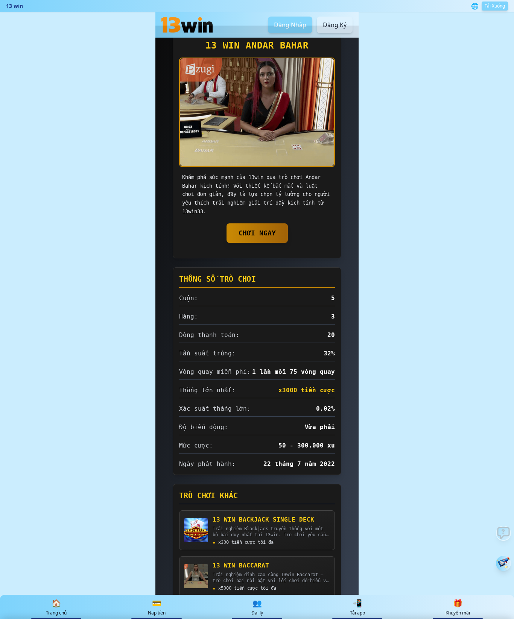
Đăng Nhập (290, 25)
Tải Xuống (495, 6)
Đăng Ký (335, 25)
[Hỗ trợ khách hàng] (503, 533)
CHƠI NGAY (257, 233)
